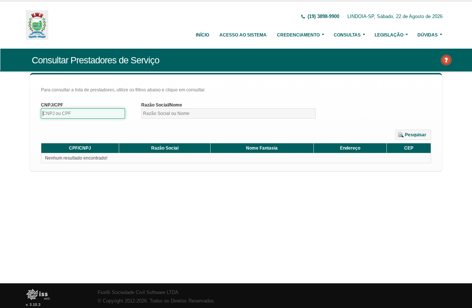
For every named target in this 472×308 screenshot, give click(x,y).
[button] (413, 135)
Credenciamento (298, 35)
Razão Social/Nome (161, 105)
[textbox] (83, 113)
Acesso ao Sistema (243, 35)
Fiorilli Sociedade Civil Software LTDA (138, 292)
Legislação (389, 35)
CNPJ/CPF (52, 105)
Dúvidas (427, 35)
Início (202, 35)
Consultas (347, 35)
